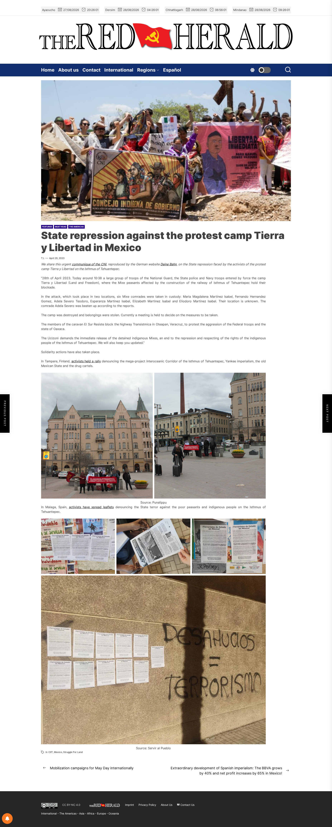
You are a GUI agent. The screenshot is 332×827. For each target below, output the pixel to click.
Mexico (58, 752)
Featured (47, 227)
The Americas (76, 227)
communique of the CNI (89, 264)
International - (50, 813)
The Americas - (69, 813)
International (118, 70)
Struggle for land (73, 752)
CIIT (50, 752)
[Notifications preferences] (7, 818)
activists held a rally (86, 361)
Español (172, 70)
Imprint (129, 804)
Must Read (60, 227)
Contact (91, 70)
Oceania (114, 813)
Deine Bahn (168, 264)
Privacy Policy (147, 804)
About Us (166, 804)
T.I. (42, 258)
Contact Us (187, 804)
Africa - (92, 813)
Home (47, 70)
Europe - (103, 813)
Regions (146, 70)
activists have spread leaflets (91, 507)
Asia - (83, 813)
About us (68, 70)
